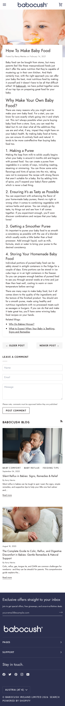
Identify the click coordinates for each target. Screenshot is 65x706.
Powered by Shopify (16, 700)
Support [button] (8, 652)
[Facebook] (4, 674)
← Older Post (15, 345)
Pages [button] (6, 642)
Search (55, 697)
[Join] (59, 612)
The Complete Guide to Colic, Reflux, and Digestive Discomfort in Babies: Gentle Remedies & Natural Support (32, 554)
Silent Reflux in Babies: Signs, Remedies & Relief (30, 476)
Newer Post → (49, 345)
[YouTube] (28, 674)
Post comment (16, 410)
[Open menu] (7, 4)
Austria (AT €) (14, 689)
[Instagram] (22, 674)
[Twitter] (10, 674)
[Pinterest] (16, 674)
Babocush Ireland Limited (23, 697)
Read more (7, 495)
